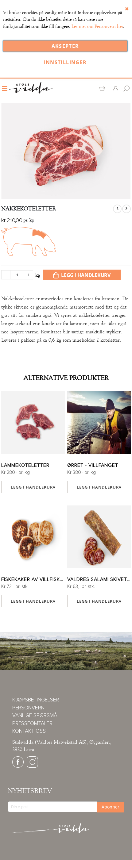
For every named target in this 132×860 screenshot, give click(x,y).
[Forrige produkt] (117, 209)
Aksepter (65, 46)
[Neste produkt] (126, 209)
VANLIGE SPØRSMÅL (36, 715)
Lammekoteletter (25, 465)
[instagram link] (32, 766)
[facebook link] (18, 766)
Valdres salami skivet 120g (98, 579)
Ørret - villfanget (92, 465)
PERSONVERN (28, 708)
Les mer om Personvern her (97, 26)
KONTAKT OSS (29, 731)
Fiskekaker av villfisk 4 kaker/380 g (32, 579)
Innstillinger (65, 62)
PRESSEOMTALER (32, 723)
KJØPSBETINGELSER (35, 700)
